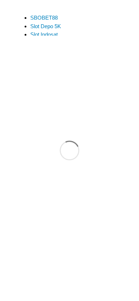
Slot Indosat (44, 34)
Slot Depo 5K (45, 26)
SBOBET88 (44, 18)
